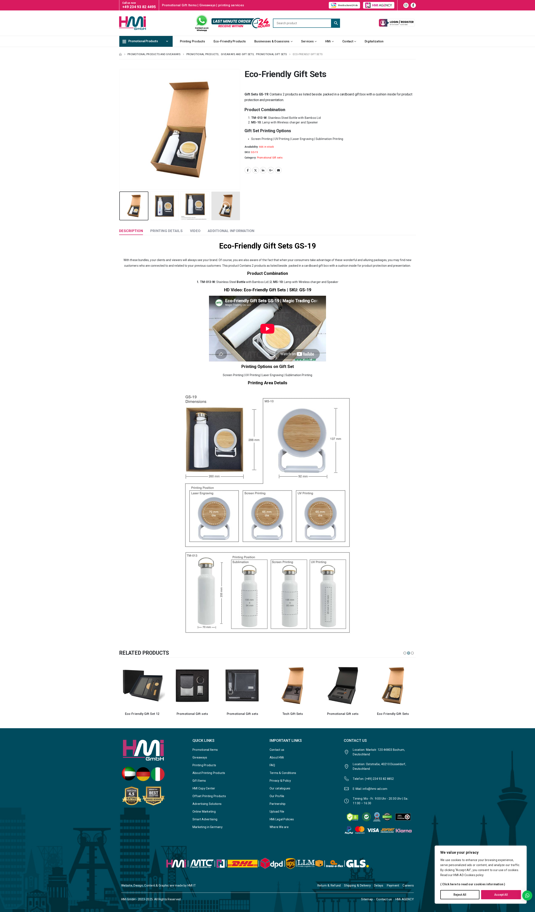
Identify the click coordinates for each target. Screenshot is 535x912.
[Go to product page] (142, 686)
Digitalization (374, 41)
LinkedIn (263, 170)
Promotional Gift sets (270, 157)
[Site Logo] (140, 23)
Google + (271, 170)
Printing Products (192, 41)
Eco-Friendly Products (230, 41)
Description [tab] (131, 231)
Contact (347, 41)
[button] (120, 129)
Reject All (459, 894)
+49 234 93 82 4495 (139, 7)
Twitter (255, 170)
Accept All (501, 894)
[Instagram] (406, 5)
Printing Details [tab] (166, 231)
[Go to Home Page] (120, 54)
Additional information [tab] (231, 231)
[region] (481, 875)
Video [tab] (195, 231)
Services (307, 41)
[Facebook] (413, 5)
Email (278, 170)
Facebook (248, 170)
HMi (328, 41)
